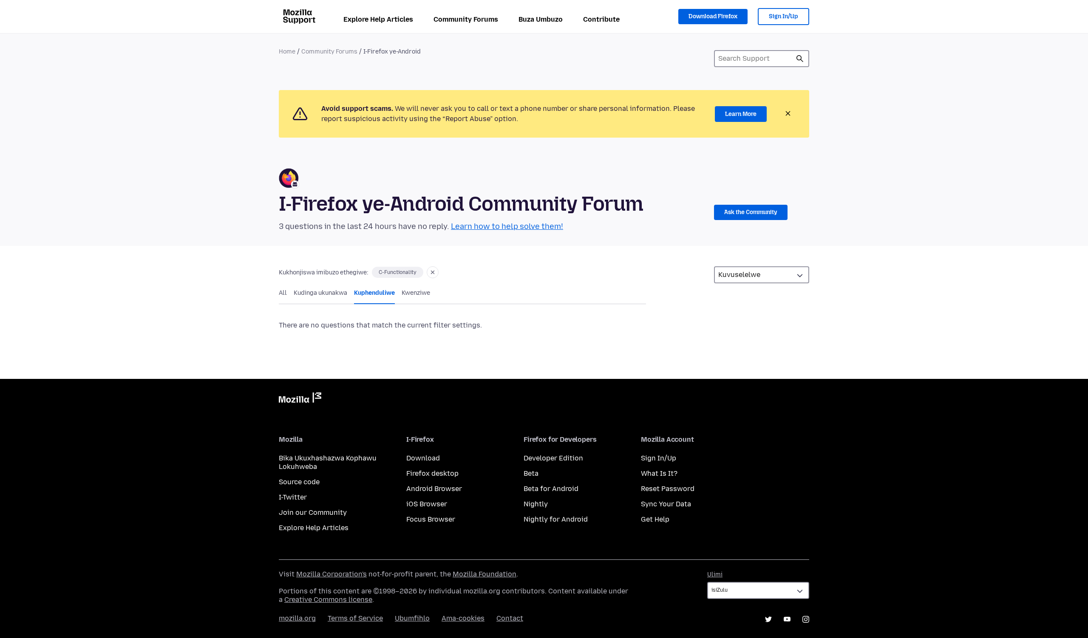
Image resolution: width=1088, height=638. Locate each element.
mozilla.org (297, 618)
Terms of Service (355, 618)
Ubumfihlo (412, 618)
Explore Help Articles (378, 19)
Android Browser (434, 489)
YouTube (787, 619)
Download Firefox (712, 16)
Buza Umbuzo (540, 19)
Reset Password (667, 489)
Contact (509, 618)
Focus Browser (430, 519)
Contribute (601, 19)
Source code (299, 482)
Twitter (768, 619)
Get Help (655, 519)
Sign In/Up (783, 16)
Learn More (740, 114)
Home (287, 51)
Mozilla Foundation (484, 574)
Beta (531, 473)
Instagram (805, 619)
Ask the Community (750, 212)
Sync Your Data (666, 504)
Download (423, 458)
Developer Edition (553, 458)
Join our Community (313, 512)
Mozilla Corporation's (331, 574)
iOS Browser (426, 504)
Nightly (536, 504)
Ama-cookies (463, 618)
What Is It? (659, 473)
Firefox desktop (432, 473)
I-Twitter (293, 497)
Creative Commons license (328, 600)
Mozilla (300, 399)
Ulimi (714, 574)
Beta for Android (551, 489)
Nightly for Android (556, 519)
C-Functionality (397, 272)
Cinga (800, 58)
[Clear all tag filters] (433, 272)
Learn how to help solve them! (507, 226)
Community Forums (466, 19)
